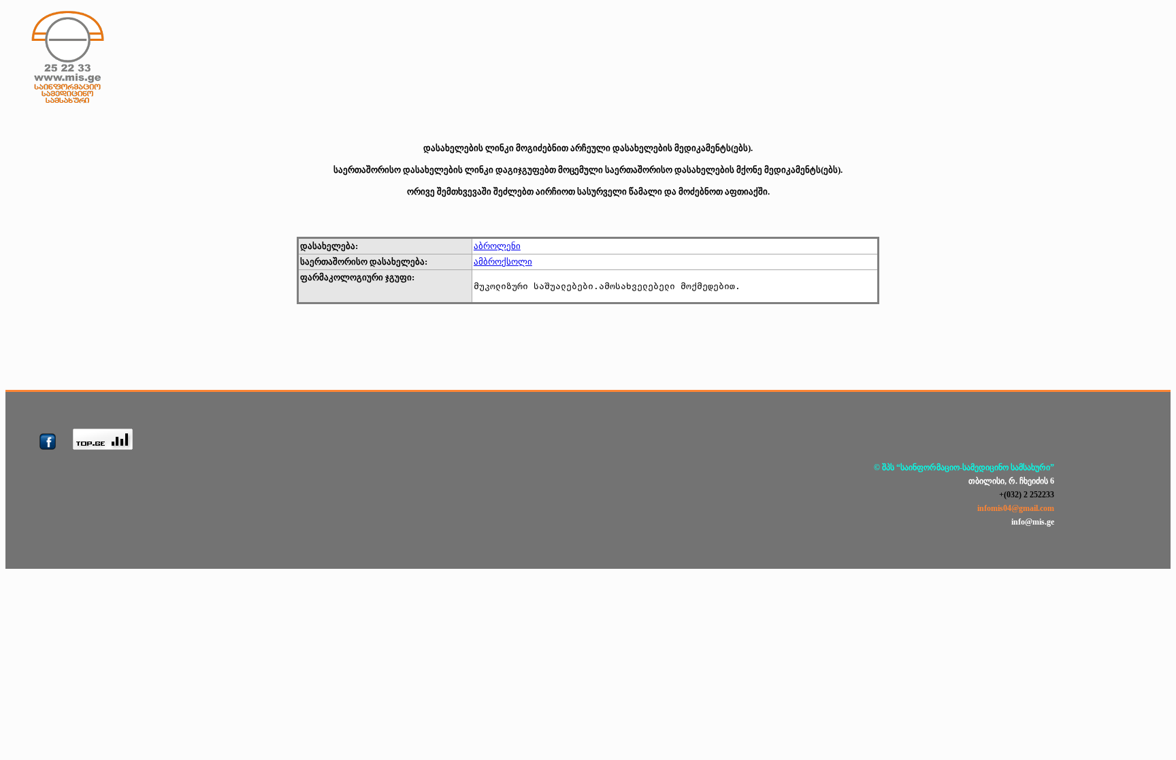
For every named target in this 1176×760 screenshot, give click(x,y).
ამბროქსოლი (503, 262)
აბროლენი (497, 246)
